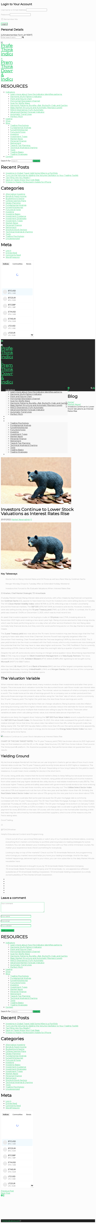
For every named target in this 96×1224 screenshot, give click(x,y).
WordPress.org (13, 257)
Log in (8, 251)
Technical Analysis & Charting (23, 148)
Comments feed (13, 255)
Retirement (15, 143)
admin (27, 519)
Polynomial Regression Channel (25, 101)
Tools (12, 150)
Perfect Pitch (16, 116)
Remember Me (10, 19)
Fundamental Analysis (20, 128)
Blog (8, 123)
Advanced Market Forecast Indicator (27, 112)
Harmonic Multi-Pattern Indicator (26, 96)
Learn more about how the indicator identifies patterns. (36, 94)
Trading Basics (17, 152)
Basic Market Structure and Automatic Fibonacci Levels (36, 108)
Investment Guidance (16, 216)
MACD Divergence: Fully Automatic (26, 110)
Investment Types (18, 136)
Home (70, 402)
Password (5, 14)
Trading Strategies (18, 154)
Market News (16, 139)
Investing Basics (13, 214)
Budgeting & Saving (15, 198)
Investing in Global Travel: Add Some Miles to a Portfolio (32, 173)
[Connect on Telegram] (2, 1195)
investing (14, 134)
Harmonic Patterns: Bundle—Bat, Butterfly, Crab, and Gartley (39, 105)
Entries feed (11, 253)
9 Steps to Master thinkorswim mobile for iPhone (28, 182)
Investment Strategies (16, 218)
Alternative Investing (15, 194)
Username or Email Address (13, 10)
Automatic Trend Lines (21, 114)
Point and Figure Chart (21, 99)
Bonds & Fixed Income (16, 196)
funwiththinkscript (19, 130)
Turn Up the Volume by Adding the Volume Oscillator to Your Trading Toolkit (42, 175)
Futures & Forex (18, 132)
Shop (8, 121)
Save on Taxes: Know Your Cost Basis (22, 180)
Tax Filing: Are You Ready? (18, 178)
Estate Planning (13, 203)
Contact (9, 156)
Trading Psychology (19, 125)
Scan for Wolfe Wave (20, 103)
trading (9, 119)
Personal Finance (18, 141)
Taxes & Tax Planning (20, 145)
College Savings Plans (16, 201)
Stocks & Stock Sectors (16, 230)
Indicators (10, 92)
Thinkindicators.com (11, 1221)
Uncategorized (13, 238)
